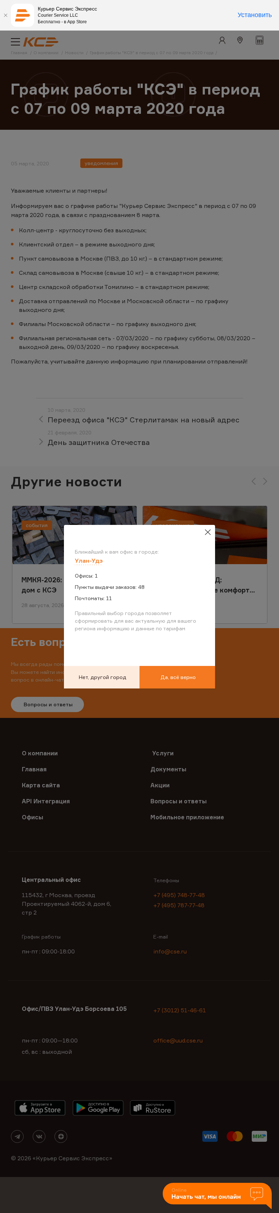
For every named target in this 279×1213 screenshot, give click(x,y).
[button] (217, 1196)
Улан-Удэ (89, 560)
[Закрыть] (5, 15)
